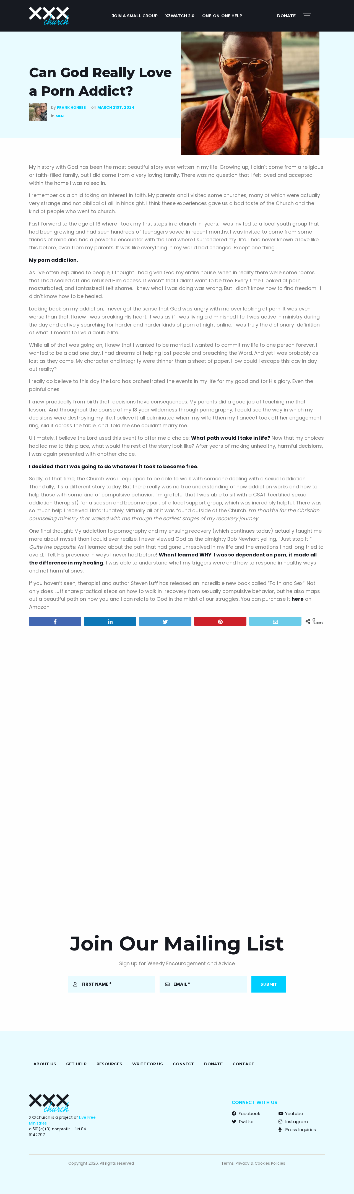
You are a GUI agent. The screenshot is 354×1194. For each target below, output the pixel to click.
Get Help (76, 1063)
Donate (286, 15)
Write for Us (147, 1063)
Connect (183, 1063)
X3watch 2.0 (179, 15)
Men (60, 116)
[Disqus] (177, 701)
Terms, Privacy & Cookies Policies (253, 1163)
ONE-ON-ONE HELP (222, 15)
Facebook (248, 1113)
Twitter (245, 1121)
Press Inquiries (300, 1129)
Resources (109, 1063)
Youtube (293, 1113)
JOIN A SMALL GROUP (135, 15)
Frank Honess (71, 107)
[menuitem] (135, 15)
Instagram (296, 1121)
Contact (243, 1063)
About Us (44, 1063)
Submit (269, 984)
